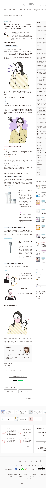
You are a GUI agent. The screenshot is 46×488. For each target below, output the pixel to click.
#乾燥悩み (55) (39, 160)
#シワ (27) (39, 167)
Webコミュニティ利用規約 (17, 476)
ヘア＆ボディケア (30, 9)
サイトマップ (28, 478)
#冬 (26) (38, 174)
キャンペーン (9, 9)
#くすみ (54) (39, 164)
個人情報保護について (35, 474)
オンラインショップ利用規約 (7, 476)
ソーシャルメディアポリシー (39, 476)
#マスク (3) (39, 172)
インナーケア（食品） (37, 10)
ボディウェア (40, 465)
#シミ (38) (39, 165)
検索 (38, 5)
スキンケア (21, 9)
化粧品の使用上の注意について (24, 474)
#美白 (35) (39, 162)
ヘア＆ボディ (25, 465)
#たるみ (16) (39, 169)
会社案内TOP (10, 474)
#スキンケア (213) (40, 150)
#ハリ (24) (39, 170)
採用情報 (15, 474)
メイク (25, 9)
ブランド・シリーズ (15, 10)
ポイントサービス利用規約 (28, 476)
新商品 (5, 9)
